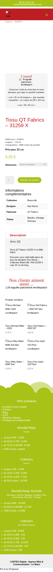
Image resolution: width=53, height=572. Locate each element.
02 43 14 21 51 (26, 2)
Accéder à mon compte (15, 407)
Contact (7, 409)
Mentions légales (12, 417)
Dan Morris (32, 206)
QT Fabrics (32, 212)
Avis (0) (15, 241)
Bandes (31, 217)
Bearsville (32, 200)
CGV (5, 415)
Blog (5, 412)
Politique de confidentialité (16, 420)
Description (18, 235)
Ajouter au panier (29, 180)
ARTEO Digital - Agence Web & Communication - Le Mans (27, 563)
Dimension (10, 165)
